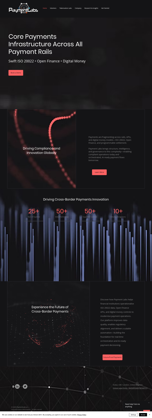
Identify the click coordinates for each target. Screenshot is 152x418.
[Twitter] (25, 386)
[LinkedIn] (17, 386)
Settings (133, 415)
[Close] (149, 414)
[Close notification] (149, 403)
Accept (143, 415)
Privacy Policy (81, 415)
